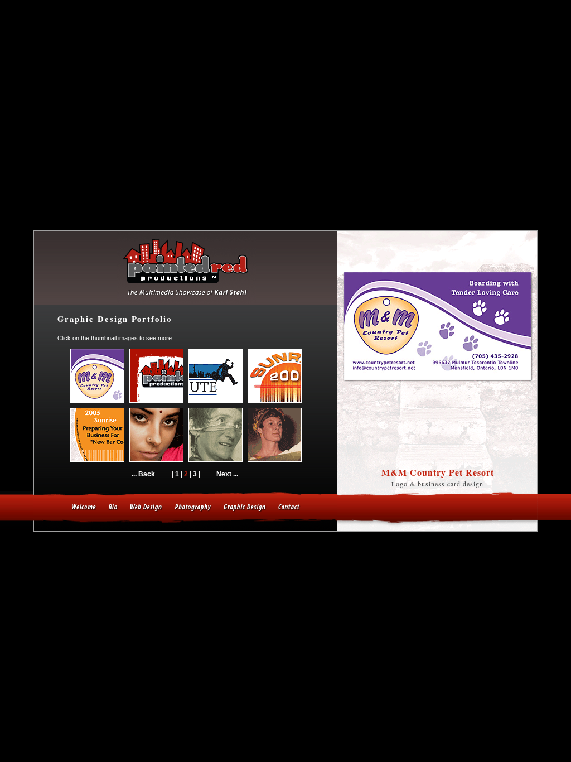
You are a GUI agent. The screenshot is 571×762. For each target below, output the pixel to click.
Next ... (227, 474)
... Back (143, 474)
